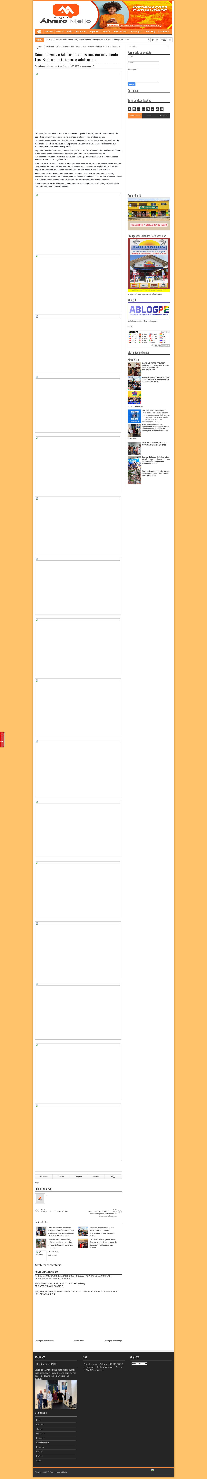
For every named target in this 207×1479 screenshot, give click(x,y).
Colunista (40, 1425)
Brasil (38, 1420)
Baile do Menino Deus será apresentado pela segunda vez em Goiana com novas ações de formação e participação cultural (156, 428)
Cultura (39, 1429)
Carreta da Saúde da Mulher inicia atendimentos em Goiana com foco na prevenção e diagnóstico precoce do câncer (156, 460)
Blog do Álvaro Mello (58, 1472)
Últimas (60, 31)
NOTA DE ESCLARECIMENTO (154, 410)
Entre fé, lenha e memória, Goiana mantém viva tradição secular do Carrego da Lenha (92, 40)
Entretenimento (42, 1443)
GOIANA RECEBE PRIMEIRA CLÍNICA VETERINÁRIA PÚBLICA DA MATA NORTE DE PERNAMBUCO (155, 366)
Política (39, 1456)
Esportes (94, 31)
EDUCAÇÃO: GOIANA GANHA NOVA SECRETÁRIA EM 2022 (154, 444)
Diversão (106, 31)
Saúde (39, 1461)
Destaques (40, 1434)
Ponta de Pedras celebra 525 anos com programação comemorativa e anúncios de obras (156, 379)
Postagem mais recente (44, 1341)
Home (39, 31)
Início (130, 326)
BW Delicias (133, 439)
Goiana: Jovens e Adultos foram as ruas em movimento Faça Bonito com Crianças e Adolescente (76, 57)
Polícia (69, 31)
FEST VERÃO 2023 (135, 406)
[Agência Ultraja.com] (161, 1474)
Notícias (49, 31)
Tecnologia (135, 31)
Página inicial (79, 1341)
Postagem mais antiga (113, 1341)
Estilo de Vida (120, 31)
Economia (81, 31)
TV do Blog (149, 31)
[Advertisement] (145, 137)
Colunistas (163, 31)
